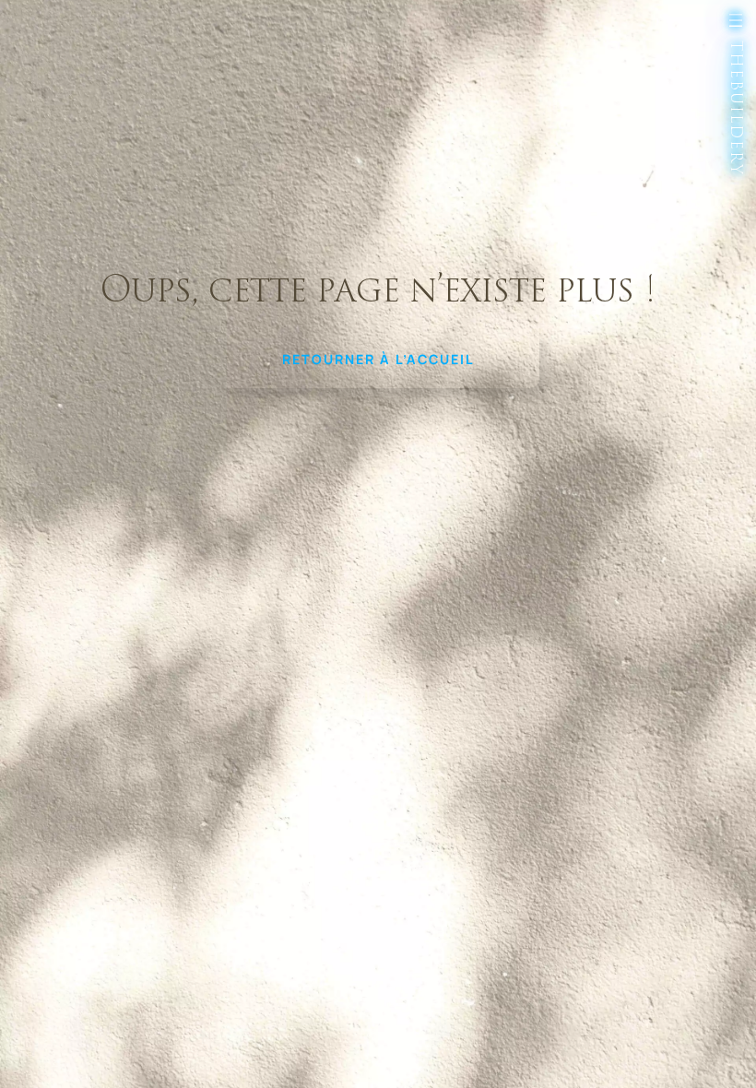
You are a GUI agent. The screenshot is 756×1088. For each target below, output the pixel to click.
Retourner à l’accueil (378, 359)
